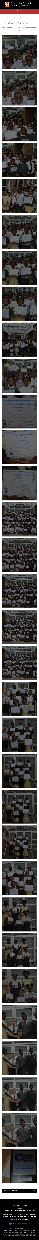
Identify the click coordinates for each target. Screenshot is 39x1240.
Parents (9, 18)
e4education (23, 1220)
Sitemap (13, 1216)
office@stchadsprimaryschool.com (20, 1210)
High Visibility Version (13, 1218)
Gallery (16, 18)
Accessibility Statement (27, 1216)
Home (4, 18)
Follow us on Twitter (21, 1223)
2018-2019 (23, 18)
